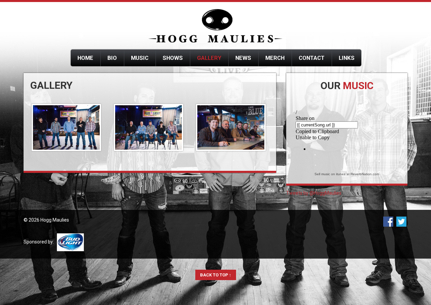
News (243, 57)
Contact (312, 57)
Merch (275, 57)
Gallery (209, 57)
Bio (112, 57)
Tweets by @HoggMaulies (313, 193)
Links (347, 57)
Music (139, 57)
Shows (173, 57)
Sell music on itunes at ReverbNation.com (346, 174)
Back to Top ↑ (215, 274)
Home (85, 57)
